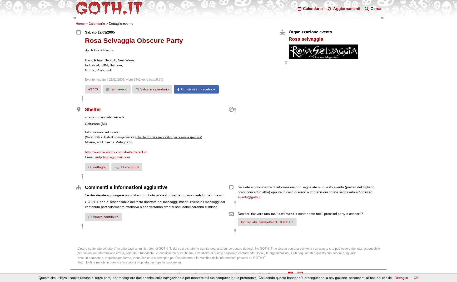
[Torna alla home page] (109, 8)
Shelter (93, 109)
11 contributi (130, 167)
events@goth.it (249, 197)
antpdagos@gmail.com (112, 157)
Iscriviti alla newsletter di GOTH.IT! (267, 222)
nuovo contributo (106, 217)
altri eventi (119, 89)
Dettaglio (401, 278)
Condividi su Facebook (198, 89)
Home (80, 23)
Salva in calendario (154, 89)
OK (416, 278)
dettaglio (99, 167)
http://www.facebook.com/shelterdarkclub (116, 152)
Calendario (97, 23)
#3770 (93, 89)
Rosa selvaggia (306, 39)
